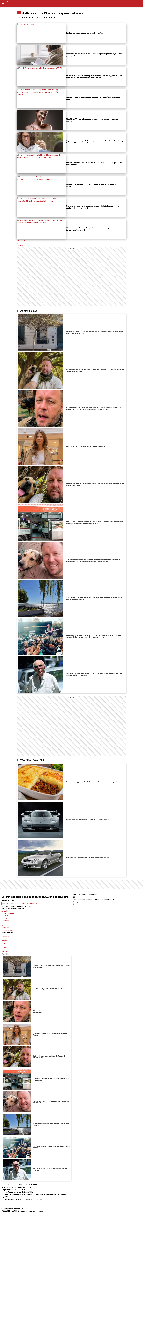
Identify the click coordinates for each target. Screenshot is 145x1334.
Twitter (125, 4)
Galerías (87, 2)
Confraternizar (65, 5)
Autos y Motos (75, 2)
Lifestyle (53, 2)
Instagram (116, 4)
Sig (77, 902)
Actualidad (25, 2)
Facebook (121, 4)
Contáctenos (6, 1204)
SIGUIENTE (21, 246)
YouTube (134, 4)
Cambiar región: (7, 1209)
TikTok (130, 4)
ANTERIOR (21, 241)
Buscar (140, 3)
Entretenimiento (40, 2)
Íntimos (63, 2)
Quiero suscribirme (29, 904)
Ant (74, 902)
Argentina (106, 2)
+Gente (97, 2)
